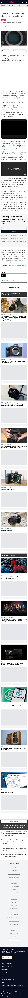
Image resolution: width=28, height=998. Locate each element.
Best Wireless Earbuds (14, 921)
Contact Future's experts (7, 966)
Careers (3, 982)
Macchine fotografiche (6, 9)
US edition (12, 994)
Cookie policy (5, 972)
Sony (18, 55)
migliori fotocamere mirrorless (13, 102)
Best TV (14, 902)
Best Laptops (14, 883)
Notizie (3, 20)
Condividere (6, 50)
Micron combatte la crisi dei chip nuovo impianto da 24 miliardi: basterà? (13, 841)
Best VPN (14, 867)
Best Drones (14, 936)
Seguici (16, 50)
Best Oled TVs (14, 905)
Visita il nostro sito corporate (9, 952)
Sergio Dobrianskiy (7, 22)
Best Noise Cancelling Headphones (14, 918)
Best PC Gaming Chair (14, 893)
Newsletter (24, 50)
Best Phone (14, 899)
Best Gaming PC (14, 889)
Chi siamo (4, 976)
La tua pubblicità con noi (8, 979)
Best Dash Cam (14, 933)
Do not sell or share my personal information (12, 985)
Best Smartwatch (14, 908)
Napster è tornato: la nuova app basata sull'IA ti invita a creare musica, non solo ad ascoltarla (15, 833)
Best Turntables (14, 914)
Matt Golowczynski (16, 22)
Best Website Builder (14, 877)
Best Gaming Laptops (14, 886)
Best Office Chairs (14, 924)
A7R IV (3, 147)
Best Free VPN (14, 870)
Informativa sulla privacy (15, 237)
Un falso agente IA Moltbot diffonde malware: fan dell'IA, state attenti (14, 826)
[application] (14, 128)
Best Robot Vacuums (14, 940)
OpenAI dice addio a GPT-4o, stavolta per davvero (14, 849)
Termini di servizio (17, 235)
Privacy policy (5, 969)
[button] (2, 2)
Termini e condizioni (7, 963)
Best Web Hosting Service (14, 874)
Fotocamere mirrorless (18, 9)
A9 (24, 145)
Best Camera (14, 930)
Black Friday (12, 5)
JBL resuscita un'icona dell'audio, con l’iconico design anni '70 (14, 855)
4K (3, 149)
